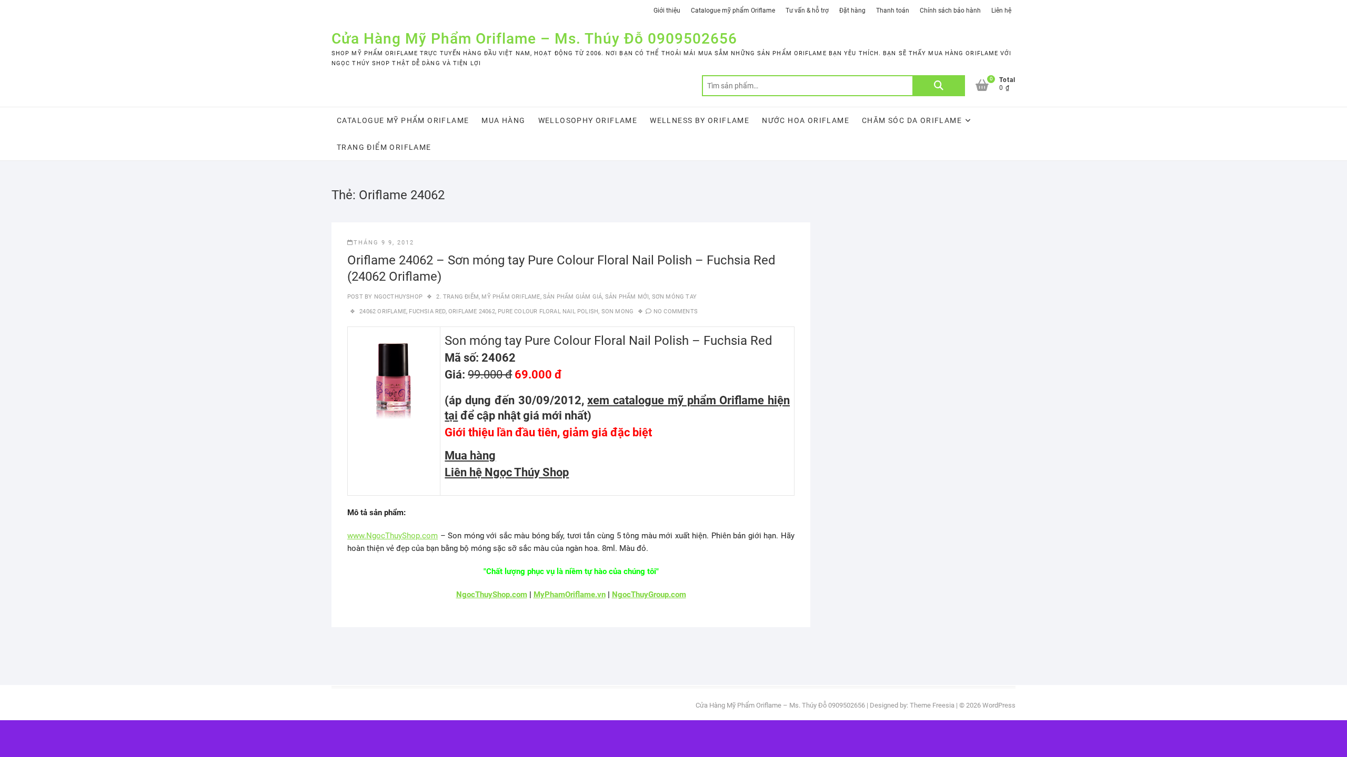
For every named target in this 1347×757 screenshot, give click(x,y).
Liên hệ (1001, 10)
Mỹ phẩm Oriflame (510, 296)
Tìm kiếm (938, 85)
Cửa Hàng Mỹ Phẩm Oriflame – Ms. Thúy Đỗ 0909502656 (534, 38)
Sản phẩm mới (627, 296)
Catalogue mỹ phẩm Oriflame (733, 10)
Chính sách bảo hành (950, 10)
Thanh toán (892, 10)
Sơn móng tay (674, 296)
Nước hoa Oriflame (805, 120)
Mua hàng (503, 120)
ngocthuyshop (397, 296)
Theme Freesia (932, 705)
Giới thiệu (667, 10)
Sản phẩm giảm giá (572, 296)
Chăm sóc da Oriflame (912, 120)
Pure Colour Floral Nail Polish (548, 311)
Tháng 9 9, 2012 (384, 242)
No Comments (676, 311)
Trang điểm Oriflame (384, 147)
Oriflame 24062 (471, 311)
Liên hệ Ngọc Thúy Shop (507, 472)
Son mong (617, 311)
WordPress (999, 705)
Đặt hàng (852, 10)
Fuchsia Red (427, 311)
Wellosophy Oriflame (588, 120)
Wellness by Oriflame (699, 120)
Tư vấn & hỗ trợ (807, 10)
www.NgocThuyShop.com (392, 535)
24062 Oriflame (382, 311)
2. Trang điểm (457, 296)
